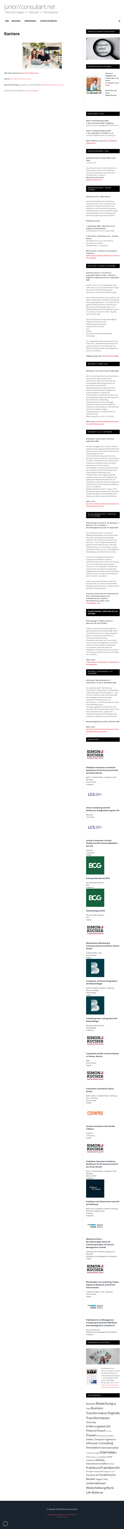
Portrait (111, 1464)
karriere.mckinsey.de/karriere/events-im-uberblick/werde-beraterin (102, 730)
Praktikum (93, 1468)
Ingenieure (110, 1439)
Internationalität (109, 1447)
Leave (98, 1457)
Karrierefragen (30, 21)
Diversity (91, 1422)
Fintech (101, 1430)
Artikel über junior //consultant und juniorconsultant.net (110, 1384)
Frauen (91, 1435)
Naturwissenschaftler (97, 1463)
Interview (107, 1452)
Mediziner (103, 1457)
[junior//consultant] (31, 9)
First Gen (109, 1431)
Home (7, 21)
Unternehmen (96, 1483)
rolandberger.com (93, 603)
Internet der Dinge (92, 1453)
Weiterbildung (96, 1488)
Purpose (90, 1475)
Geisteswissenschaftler (105, 1436)
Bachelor (91, 1403)
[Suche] (119, 21)
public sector (111, 1471)
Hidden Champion (95, 1439)
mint (110, 1456)
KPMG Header (91, 1457)
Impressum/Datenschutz (66, 1514)
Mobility (100, 1460)
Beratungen (16, 21)
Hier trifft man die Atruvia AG (20, 79)
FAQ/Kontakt (62, 1517)
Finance (91, 1430)
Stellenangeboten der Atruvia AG (52, 85)
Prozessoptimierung (99, 1471)
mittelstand (90, 1460)
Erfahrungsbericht (98, 1426)
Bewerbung (104, 1403)
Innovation (93, 1447)
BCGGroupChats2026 (111, 356)
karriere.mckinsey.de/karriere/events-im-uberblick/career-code (102, 505)
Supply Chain (102, 1479)
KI (116, 1452)
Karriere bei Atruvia (30, 73)
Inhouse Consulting (99, 1443)
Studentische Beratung (48, 21)
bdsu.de (106, 141)
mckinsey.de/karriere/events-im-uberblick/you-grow (102, 422)
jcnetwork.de (96, 180)
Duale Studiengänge (31, 91)
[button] (5, 1523)
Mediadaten (51, 1514)
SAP (97, 1475)
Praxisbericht (110, 1467)
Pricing (89, 1471)
